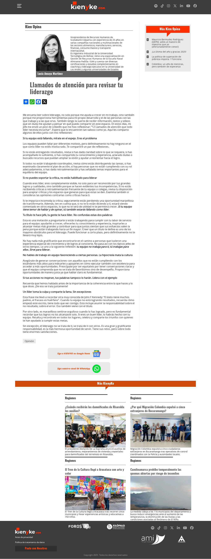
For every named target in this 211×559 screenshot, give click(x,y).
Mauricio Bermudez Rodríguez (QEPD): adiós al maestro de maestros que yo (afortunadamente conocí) (167, 43)
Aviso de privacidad (24, 537)
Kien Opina (33, 27)
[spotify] (156, 6)
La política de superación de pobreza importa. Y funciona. (167, 58)
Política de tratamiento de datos (30, 542)
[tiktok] (162, 6)
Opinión (29, 341)
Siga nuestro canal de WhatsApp (74, 368)
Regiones (70, 398)
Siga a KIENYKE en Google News (74, 353)
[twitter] (175, 6)
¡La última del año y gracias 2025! (169, 51)
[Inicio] (88, 6)
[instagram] (168, 6)
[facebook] (195, 6)
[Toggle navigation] (19, 6)
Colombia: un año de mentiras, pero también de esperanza (168, 65)
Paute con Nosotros (36, 548)
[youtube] (188, 6)
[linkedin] (181, 6)
